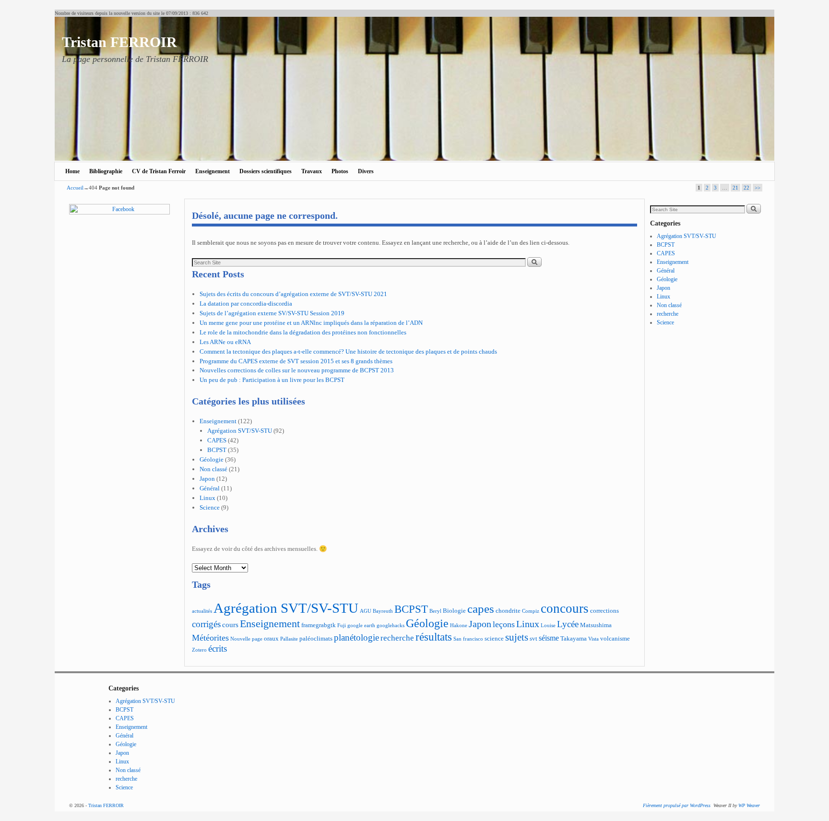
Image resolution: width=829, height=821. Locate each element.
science (494, 638)
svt (533, 638)
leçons (504, 624)
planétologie (356, 637)
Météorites (210, 638)
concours (565, 608)
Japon (207, 478)
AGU (365, 611)
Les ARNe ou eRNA (225, 341)
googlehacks (390, 625)
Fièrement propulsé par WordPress (677, 805)
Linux (207, 497)
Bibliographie (105, 171)
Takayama (573, 638)
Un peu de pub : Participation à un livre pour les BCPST (272, 379)
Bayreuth (383, 611)
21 (735, 187)
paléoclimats (315, 638)
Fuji (341, 625)
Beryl (435, 611)
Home (72, 171)
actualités (202, 611)
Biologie (454, 610)
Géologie (212, 459)
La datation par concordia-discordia (246, 303)
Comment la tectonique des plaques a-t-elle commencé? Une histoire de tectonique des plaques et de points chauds (348, 351)
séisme (549, 638)
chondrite (508, 610)
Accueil (75, 187)
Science (210, 507)
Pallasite (289, 639)
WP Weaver (749, 805)
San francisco (468, 639)
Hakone (458, 625)
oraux (271, 638)
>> (757, 187)
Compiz (530, 611)
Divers (366, 171)
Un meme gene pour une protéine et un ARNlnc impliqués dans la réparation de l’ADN (311, 322)
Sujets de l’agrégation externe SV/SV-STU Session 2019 (272, 313)
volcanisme (615, 638)
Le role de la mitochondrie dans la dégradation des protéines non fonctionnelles (303, 332)
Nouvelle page (246, 639)
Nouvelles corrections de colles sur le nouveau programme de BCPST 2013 (297, 370)
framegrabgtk (318, 625)
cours (230, 624)
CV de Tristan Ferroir (159, 171)
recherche (397, 638)
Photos (340, 171)
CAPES (216, 440)
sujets (516, 637)
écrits (217, 648)
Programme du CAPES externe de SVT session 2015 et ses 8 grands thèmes (296, 361)
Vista (593, 639)
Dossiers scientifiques (265, 171)
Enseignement (212, 171)
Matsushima (596, 625)
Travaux (311, 171)
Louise (548, 625)
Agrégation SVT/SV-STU (239, 430)
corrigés (206, 624)
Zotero (199, 650)
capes (480, 608)
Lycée (568, 624)
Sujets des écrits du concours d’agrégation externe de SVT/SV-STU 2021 (293, 293)
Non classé (213, 469)
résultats (433, 637)
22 (746, 187)
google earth (361, 625)
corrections (604, 610)
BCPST (216, 449)
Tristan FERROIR (119, 42)
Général (210, 488)
